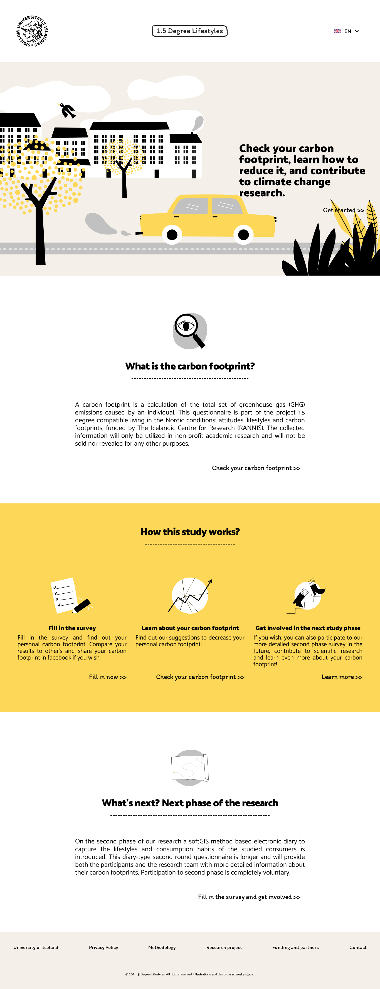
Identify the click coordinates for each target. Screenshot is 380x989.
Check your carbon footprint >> (256, 468)
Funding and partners (295, 947)
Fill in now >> (108, 677)
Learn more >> (342, 677)
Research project (224, 947)
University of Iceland (35, 947)
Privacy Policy (103, 947)
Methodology (162, 947)
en (347, 31)
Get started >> (343, 210)
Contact (358, 947)
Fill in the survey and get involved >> (249, 897)
